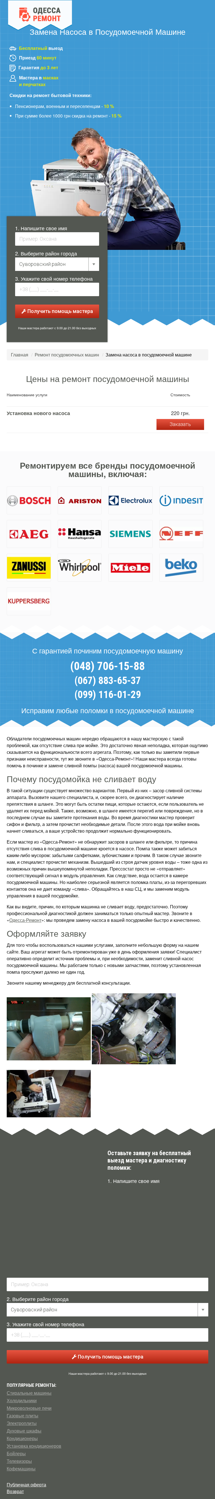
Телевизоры (19, 1461)
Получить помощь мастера (59, 311)
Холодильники (22, 1400)
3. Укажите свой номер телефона (54, 278)
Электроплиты (22, 1423)
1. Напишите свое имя (41, 228)
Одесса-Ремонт (25, 920)
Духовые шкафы (24, 1431)
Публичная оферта (26, 1484)
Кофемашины (21, 1469)
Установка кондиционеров (34, 1446)
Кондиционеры (22, 1438)
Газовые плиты (22, 1416)
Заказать (180, 424)
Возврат (15, 1491)
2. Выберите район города (46, 253)
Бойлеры (16, 1453)
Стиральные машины (29, 1393)
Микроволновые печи (29, 1408)
